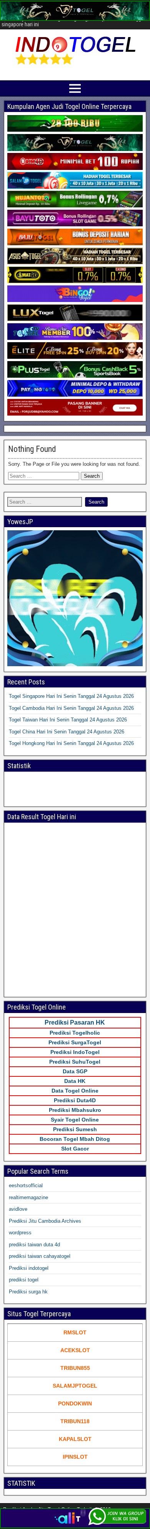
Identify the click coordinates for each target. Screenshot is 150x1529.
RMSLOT (75, 1332)
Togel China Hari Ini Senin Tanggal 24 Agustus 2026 (66, 732)
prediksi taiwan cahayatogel (39, 1256)
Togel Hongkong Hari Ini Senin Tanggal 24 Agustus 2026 (71, 743)
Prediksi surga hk (28, 1292)
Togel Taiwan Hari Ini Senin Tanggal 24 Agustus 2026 (68, 720)
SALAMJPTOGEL (75, 1386)
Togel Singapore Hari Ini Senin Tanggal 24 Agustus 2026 (71, 696)
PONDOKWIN (75, 1403)
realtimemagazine (28, 1197)
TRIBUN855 (75, 1368)
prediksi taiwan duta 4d (34, 1244)
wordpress (20, 1232)
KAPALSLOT (75, 1439)
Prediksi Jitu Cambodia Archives (45, 1221)
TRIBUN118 (75, 1421)
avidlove (18, 1209)
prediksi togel (23, 1280)
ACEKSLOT (75, 1350)
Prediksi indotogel (28, 1268)
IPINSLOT (75, 1457)
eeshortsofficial (26, 1185)
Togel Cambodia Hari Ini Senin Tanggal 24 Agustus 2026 (71, 708)
